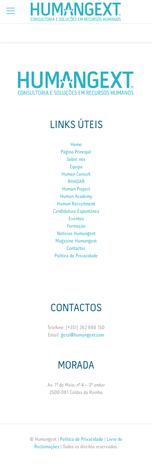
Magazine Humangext (76, 241)
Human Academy (76, 196)
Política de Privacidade (76, 255)
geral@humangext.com (82, 335)
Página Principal (76, 152)
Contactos (76, 248)
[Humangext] (76, 11)
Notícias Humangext (76, 233)
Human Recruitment (76, 204)
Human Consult (76, 174)
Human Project (76, 189)
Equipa (76, 166)
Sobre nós (76, 159)
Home (76, 144)
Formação (76, 226)
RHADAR (76, 181)
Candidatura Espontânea (76, 211)
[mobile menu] (10, 11)
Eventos (76, 218)
